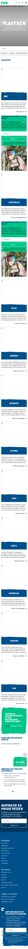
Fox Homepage (4, 2)
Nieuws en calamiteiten (8, 899)
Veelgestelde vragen (7, 901)
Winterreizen (4, 863)
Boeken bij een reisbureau (8, 896)
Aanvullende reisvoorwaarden (9, 885)
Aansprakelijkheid (6, 945)
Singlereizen (4, 845)
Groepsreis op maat (6, 882)
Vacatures (4, 875)
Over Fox (3, 887)
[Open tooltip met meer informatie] (25, 764)
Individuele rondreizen (7, 848)
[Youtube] (3, 909)
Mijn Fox (3, 880)
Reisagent (4, 877)
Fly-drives (4, 855)
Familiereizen (5, 850)
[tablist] (14, 754)
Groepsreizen (5, 843)
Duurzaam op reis (6, 872)
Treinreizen (4, 860)
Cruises (3, 858)
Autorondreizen (5, 853)
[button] (14, 111)
